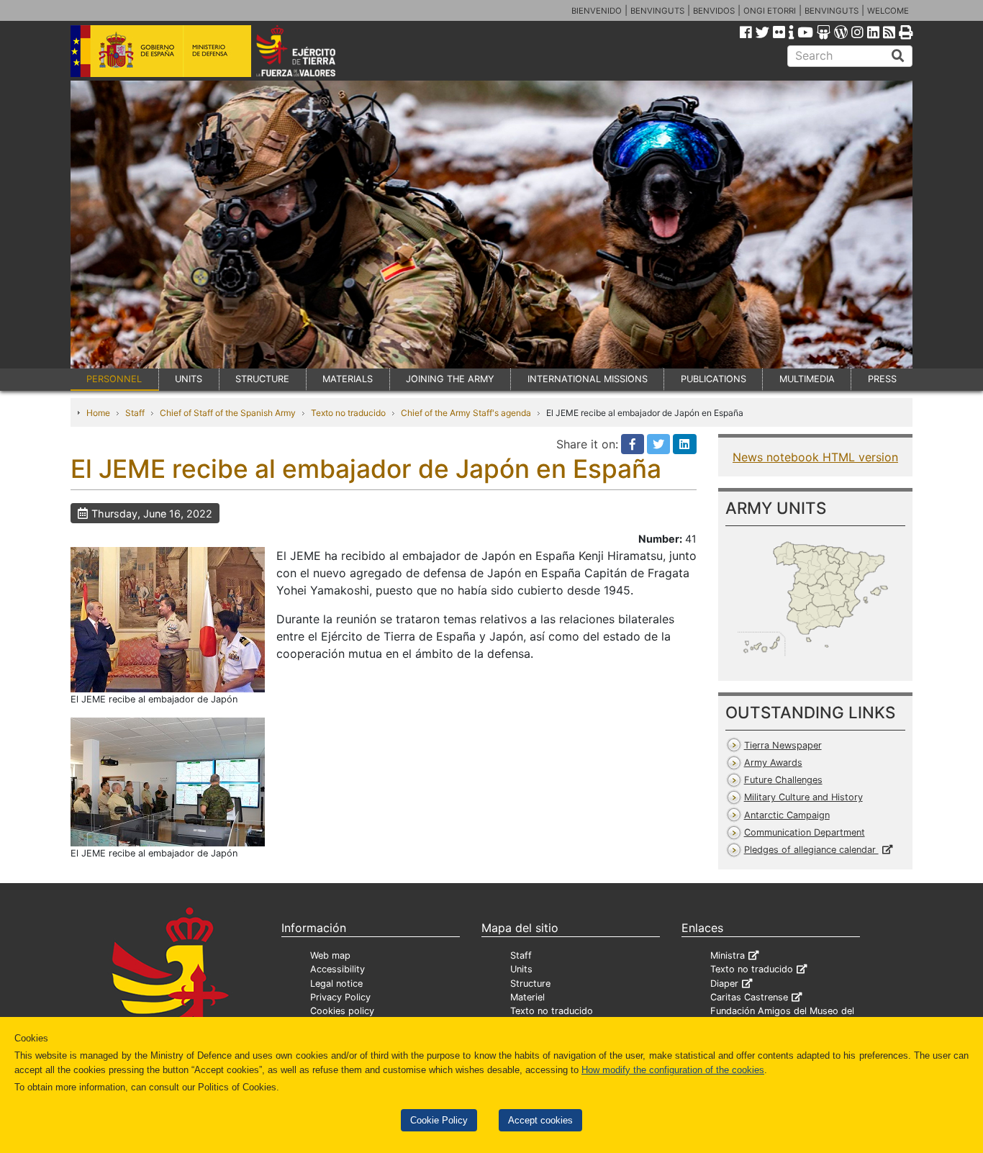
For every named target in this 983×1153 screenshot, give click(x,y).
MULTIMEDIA (807, 379)
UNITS (188, 379)
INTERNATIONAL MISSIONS (587, 379)
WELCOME (888, 11)
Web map (330, 955)
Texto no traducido (348, 412)
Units (521, 969)
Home (98, 412)
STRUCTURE (262, 379)
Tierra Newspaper (783, 745)
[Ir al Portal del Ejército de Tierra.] (312, 49)
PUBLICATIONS (713, 379)
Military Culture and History (803, 797)
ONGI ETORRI (769, 11)
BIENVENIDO (596, 11)
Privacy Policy (340, 997)
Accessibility (337, 969)
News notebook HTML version (815, 457)
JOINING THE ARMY (450, 379)
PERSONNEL (114, 379)
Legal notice (336, 983)
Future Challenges (783, 779)
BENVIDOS (714, 11)
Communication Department (804, 832)
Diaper (724, 983)
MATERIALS (347, 379)
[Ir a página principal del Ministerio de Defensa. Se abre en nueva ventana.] (161, 49)
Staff (135, 412)
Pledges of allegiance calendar (811, 849)
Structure (530, 983)
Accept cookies (540, 1120)
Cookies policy (342, 1010)
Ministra (727, 955)
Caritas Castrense (749, 997)
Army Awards (773, 762)
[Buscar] (898, 56)
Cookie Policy (439, 1120)
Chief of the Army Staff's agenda (466, 412)
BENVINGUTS (657, 11)
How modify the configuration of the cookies (672, 1069)
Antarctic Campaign (787, 815)
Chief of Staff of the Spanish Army (228, 412)
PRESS (882, 379)
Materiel (527, 997)
